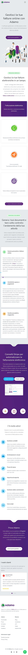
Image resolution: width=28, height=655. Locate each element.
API (16, 624)
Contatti (3, 626)
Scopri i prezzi (19, 379)
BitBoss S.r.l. (14, 609)
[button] (12, 593)
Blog (16, 620)
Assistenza (17, 622)
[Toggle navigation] (25, 2)
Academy (3, 628)
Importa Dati (18, 628)
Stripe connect (8, 379)
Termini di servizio (5, 637)
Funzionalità (4, 620)
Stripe (14, 263)
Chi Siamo (3, 624)
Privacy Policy (4, 639)
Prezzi (2, 622)
